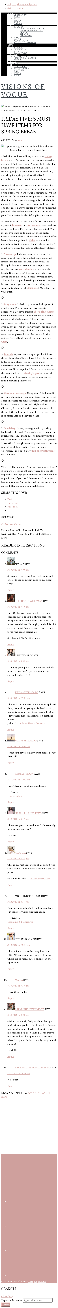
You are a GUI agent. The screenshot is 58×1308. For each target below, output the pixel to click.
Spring (17, 524)
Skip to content (16, 8)
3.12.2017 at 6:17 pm (18, 819)
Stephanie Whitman (29, 600)
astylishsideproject (29, 1009)
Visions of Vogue (23, 90)
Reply (10, 590)
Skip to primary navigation (22, 4)
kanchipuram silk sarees (32, 1067)
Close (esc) (7, 1296)
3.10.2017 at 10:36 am (18, 698)
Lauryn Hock (24, 773)
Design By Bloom (37, 1281)
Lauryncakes (14, 796)
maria (19, 979)
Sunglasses (10, 304)
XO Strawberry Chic (39, 879)
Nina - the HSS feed (28, 813)
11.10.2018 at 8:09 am (18, 1073)
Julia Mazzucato (26, 692)
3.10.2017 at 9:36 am (18, 661)
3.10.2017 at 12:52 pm (18, 746)
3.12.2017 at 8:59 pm (18, 902)
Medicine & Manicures (20, 922)
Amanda (20, 852)
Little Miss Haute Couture (30, 723)
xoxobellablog (26, 740)
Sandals (8, 354)
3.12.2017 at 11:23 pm (18, 945)
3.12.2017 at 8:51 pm (18, 858)
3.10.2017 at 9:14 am (18, 607)
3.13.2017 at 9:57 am (18, 986)
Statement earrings (15, 393)
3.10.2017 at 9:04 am (18, 570)
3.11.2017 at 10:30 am (18, 780)
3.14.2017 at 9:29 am (18, 1015)
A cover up (10, 254)
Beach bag (9, 428)
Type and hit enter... (12, 1300)
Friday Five (7, 524)
